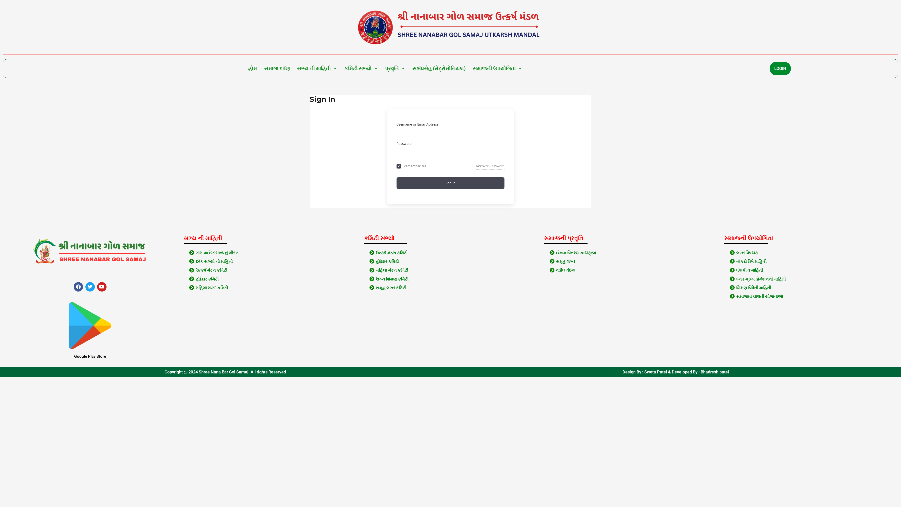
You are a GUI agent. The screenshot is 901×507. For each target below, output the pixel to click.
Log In (450, 183)
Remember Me (415, 166)
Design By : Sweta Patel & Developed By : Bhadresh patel (675, 371)
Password (404, 143)
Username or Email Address (418, 124)
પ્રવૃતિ (392, 68)
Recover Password (490, 166)
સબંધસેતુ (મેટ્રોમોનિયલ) (439, 68)
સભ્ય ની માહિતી (314, 68)
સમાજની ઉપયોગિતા (494, 68)
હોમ (252, 68)
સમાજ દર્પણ (277, 68)
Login (780, 68)
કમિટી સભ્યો (358, 68)
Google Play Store (90, 356)
